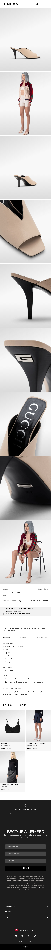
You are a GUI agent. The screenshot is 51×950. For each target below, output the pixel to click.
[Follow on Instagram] (22, 936)
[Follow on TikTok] (35, 936)
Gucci (5, 589)
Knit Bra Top (5, 743)
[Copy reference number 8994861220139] (20, 600)
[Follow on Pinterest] (29, 936)
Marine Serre (32, 745)
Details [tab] (6, 637)
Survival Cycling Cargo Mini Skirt (36, 744)
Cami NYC (4, 786)
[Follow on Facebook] (16, 936)
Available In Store (39, 601)
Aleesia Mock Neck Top (9, 784)
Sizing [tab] (23, 637)
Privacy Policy (37, 887)
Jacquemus (5, 745)
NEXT (25, 868)
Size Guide (7, 622)
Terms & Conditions (25, 890)
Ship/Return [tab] (42, 637)
